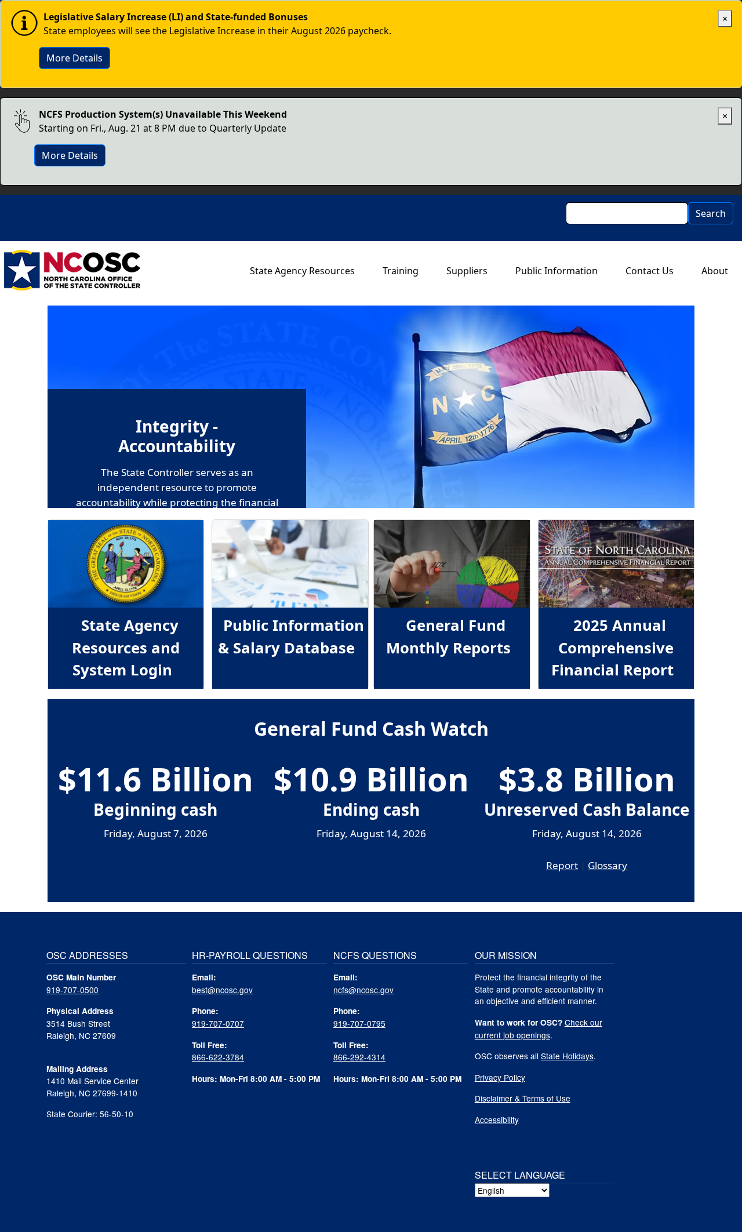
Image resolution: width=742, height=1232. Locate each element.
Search (711, 213)
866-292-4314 (359, 1057)
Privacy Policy (500, 1077)
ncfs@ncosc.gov (363, 989)
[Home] (72, 270)
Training (401, 270)
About (714, 270)
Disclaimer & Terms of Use (522, 1098)
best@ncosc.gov (222, 989)
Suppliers (467, 270)
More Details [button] (74, 58)
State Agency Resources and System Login (126, 647)
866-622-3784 (218, 1057)
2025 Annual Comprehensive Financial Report (612, 647)
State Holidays (567, 1056)
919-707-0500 (72, 989)
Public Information (556, 270)
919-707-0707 (218, 1023)
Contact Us (649, 270)
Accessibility (497, 1119)
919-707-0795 (359, 1023)
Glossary (607, 865)
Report (562, 865)
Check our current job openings (538, 1028)
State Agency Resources (302, 270)
